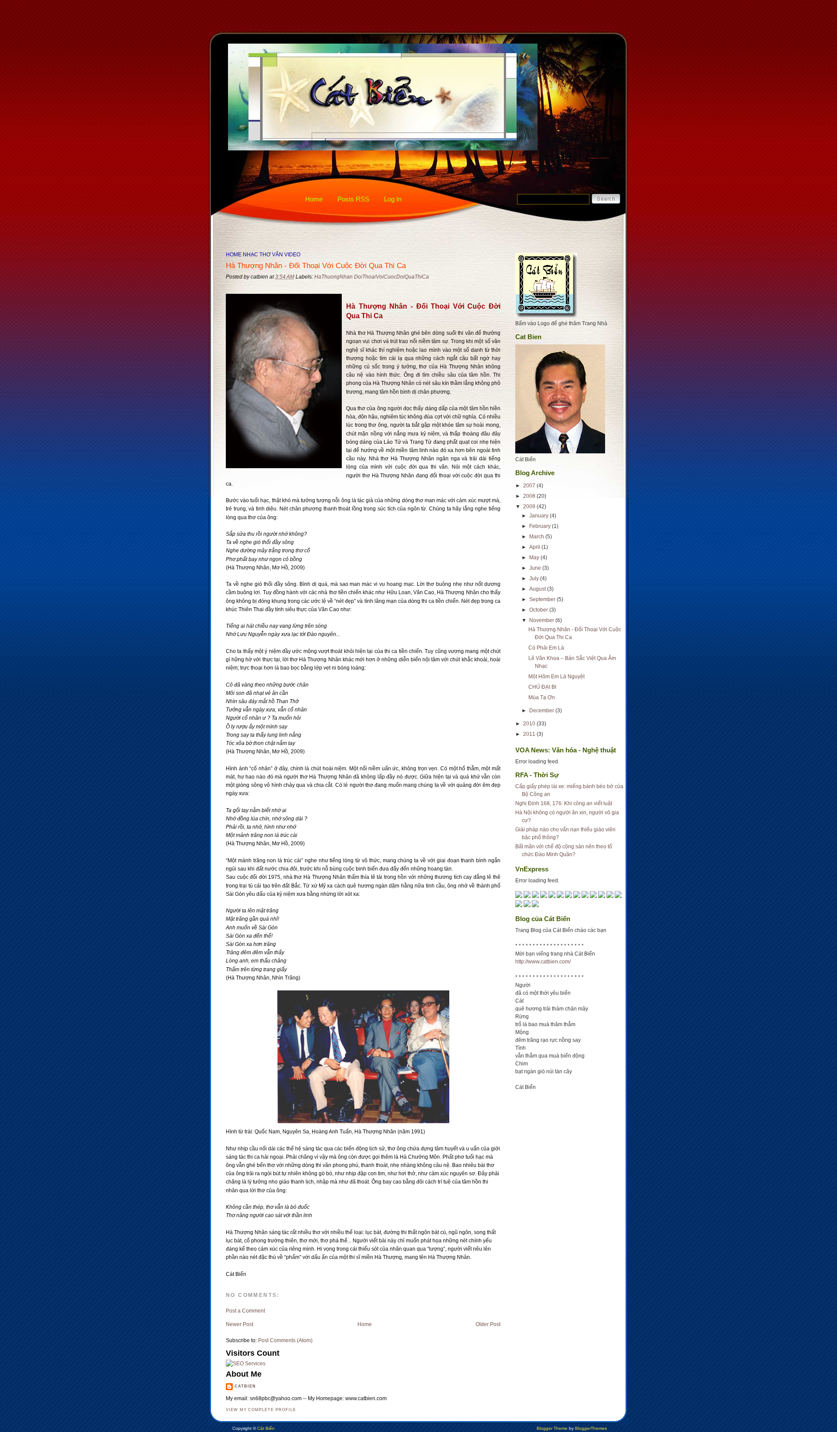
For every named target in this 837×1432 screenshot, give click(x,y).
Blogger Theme (552, 1428)
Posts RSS (353, 199)
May (535, 557)
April (535, 547)
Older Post (488, 1324)
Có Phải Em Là (546, 648)
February (540, 526)
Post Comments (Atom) (285, 1340)
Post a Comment (245, 1311)
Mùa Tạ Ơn (541, 697)
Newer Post (239, 1324)
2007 (530, 486)
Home (314, 199)
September (543, 599)
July (534, 578)
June (535, 568)
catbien (245, 1386)
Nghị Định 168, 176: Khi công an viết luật (563, 803)
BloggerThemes (590, 1428)
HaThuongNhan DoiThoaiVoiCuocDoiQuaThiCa (371, 277)
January (539, 516)
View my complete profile (261, 1410)
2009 (530, 506)
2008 (530, 496)
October (539, 610)
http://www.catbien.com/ (543, 962)
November (542, 620)
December (542, 710)
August (538, 589)
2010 (530, 724)
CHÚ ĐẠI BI (542, 687)
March (537, 537)
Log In (392, 199)
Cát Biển (266, 1428)
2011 (530, 734)
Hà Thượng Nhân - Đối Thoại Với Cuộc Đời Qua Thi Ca (316, 266)
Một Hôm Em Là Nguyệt (556, 676)
